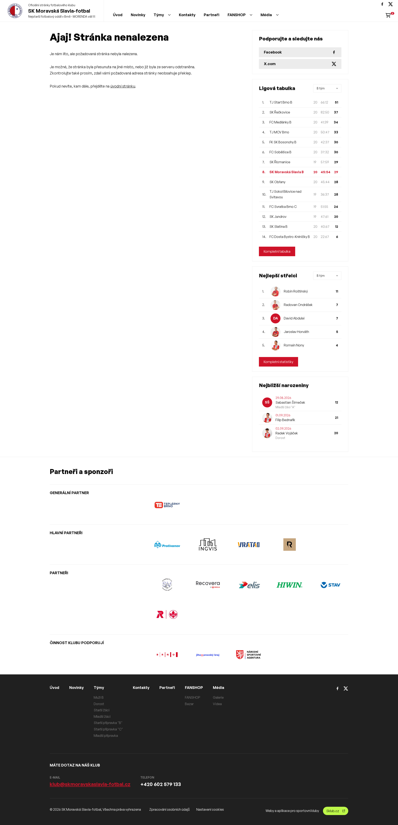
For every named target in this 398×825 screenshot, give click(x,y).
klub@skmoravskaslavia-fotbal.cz (90, 784)
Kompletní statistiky (278, 362)
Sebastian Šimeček (290, 402)
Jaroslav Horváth (296, 332)
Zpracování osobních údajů (169, 809)
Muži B (99, 697)
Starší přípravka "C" (108, 729)
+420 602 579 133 (160, 784)
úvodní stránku (122, 86)
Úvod (118, 14)
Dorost (99, 704)
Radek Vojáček (286, 433)
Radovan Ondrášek (298, 305)
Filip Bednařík (285, 420)
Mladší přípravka (106, 736)
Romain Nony (294, 345)
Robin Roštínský (296, 291)
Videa (217, 704)
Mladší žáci (102, 716)
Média (266, 14)
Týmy (159, 14)
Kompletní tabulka (277, 251)
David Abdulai (294, 318)
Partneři (211, 14)
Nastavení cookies (210, 809)
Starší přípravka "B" (108, 723)
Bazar (189, 704)
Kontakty (187, 14)
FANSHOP (237, 14)
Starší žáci (101, 710)
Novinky (138, 14)
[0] (388, 15)
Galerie (218, 697)
